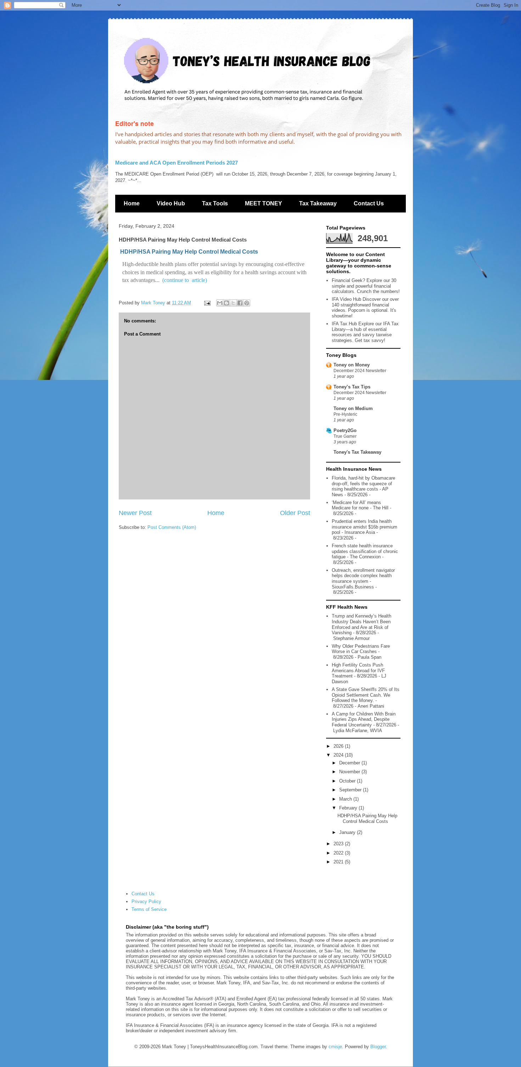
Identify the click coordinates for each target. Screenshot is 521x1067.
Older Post (295, 512)
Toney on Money (352, 364)
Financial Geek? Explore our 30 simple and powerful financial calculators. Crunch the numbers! (366, 286)
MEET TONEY (263, 203)
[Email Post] (207, 302)
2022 (339, 853)
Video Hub (171, 203)
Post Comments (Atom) (171, 527)
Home (132, 203)
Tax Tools (215, 203)
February (349, 808)
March (346, 799)
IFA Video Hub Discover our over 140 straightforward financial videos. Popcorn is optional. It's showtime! (365, 308)
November (350, 771)
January (348, 832)
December (350, 762)
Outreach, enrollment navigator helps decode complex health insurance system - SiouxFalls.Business (363, 579)
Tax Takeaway (318, 203)
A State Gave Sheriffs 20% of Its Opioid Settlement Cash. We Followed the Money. (365, 695)
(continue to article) (184, 280)
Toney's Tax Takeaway (357, 452)
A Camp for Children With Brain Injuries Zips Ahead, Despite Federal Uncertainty (364, 719)
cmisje (335, 1046)
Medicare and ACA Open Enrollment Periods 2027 (176, 163)
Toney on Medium (353, 408)
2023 (339, 843)
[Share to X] (233, 302)
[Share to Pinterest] (246, 302)
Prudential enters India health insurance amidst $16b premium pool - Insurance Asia (364, 527)
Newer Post (135, 512)
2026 (339, 746)
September (351, 789)
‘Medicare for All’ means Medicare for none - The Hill (360, 505)
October (348, 781)
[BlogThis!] (226, 302)
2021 (339, 861)
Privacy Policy (146, 901)
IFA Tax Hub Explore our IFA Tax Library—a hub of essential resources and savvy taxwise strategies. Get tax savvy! (365, 332)
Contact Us (369, 203)
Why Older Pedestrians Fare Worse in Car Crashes (361, 648)
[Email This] (219, 302)
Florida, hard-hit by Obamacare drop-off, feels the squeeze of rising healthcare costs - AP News (363, 486)
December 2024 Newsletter (360, 370)
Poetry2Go (345, 430)
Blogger (378, 1046)
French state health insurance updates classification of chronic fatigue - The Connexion (365, 551)
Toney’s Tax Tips (352, 386)
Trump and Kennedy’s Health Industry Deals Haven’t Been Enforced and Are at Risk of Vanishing (361, 624)
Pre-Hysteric (345, 414)
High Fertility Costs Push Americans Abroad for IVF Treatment (358, 670)
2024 (339, 755)
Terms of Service (149, 909)
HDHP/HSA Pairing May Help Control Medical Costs (189, 252)
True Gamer (345, 436)
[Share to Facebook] (239, 302)
